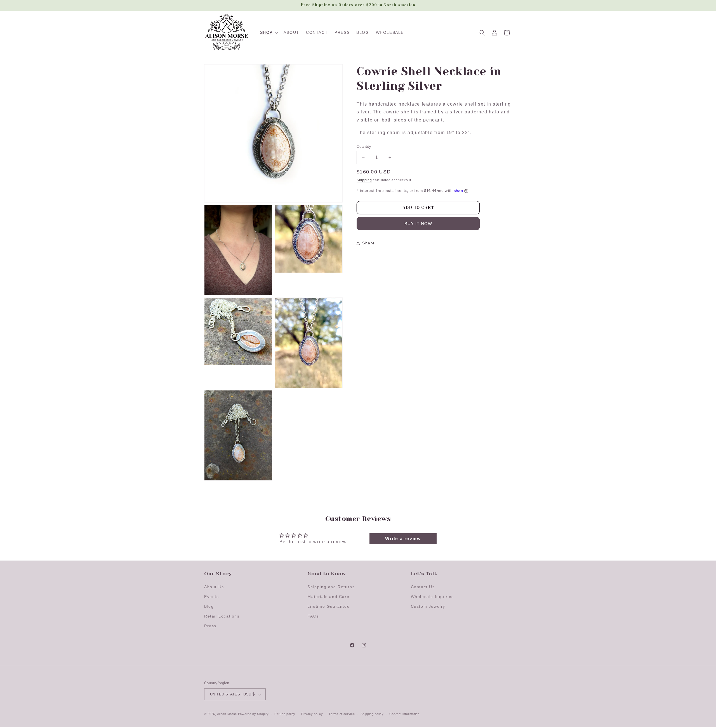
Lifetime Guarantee (328, 606)
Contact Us (423, 586)
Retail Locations (222, 616)
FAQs (313, 616)
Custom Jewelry (428, 606)
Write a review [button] (403, 538)
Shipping (364, 180)
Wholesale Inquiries (432, 596)
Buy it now (418, 223)
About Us (214, 586)
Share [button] (368, 243)
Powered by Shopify (253, 714)
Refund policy (284, 714)
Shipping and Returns (331, 586)
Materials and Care (328, 596)
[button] (268, 32)
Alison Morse (227, 714)
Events (211, 596)
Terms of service (342, 714)
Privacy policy (312, 714)
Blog (209, 606)
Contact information (404, 714)
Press (210, 626)
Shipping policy (372, 714)
